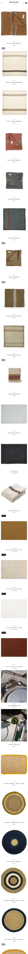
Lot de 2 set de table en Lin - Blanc (14, 627)
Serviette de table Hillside (14, 394)
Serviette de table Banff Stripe (14, 160)
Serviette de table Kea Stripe (14, 199)
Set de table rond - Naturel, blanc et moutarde (14, 822)
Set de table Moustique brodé (14, 705)
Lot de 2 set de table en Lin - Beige (14, 588)
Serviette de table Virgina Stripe (14, 43)
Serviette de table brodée (14, 744)
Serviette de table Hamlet (14, 238)
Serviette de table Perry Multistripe (14, 121)
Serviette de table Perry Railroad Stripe (14, 82)
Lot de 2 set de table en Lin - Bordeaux (14, 666)
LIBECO (14, 41)
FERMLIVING (14, 548)
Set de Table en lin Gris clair (14, 433)
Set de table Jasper (14, 471)
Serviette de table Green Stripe (14, 355)
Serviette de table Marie (14, 277)
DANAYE (14, 781)
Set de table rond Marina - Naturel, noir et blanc (14, 900)
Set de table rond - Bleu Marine (14, 861)
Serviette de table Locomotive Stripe (14, 316)
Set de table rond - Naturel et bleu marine (14, 939)
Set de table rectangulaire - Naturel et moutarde (14, 783)
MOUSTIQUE (14, 742)
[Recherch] (24, 3)
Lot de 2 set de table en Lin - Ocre (14, 549)
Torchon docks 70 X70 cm (14, 510)
